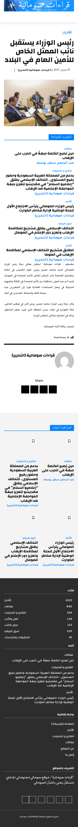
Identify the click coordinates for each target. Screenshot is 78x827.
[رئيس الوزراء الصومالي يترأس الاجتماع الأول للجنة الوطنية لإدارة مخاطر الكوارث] (57, 523)
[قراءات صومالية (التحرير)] (64, 361)
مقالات (68, 149)
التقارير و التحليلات (62, 171)
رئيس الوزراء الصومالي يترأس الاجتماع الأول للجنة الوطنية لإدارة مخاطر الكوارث (40, 208)
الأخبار (67, 32)
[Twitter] (44, 389)
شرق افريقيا (65, 223)
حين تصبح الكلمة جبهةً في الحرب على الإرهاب (44, 155)
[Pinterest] (34, 389)
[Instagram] (59, 799)
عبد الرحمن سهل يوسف (55, 163)
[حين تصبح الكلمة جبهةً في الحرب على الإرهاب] (57, 446)
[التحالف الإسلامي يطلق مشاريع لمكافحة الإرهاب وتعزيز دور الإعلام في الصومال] (21, 523)
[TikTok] (50, 799)
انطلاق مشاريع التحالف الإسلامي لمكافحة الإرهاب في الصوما (40, 252)
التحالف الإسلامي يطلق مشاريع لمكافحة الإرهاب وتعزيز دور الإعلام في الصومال (41, 230)
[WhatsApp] (25, 389)
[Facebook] (53, 389)
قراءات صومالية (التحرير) (33, 70)
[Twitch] (41, 799)
